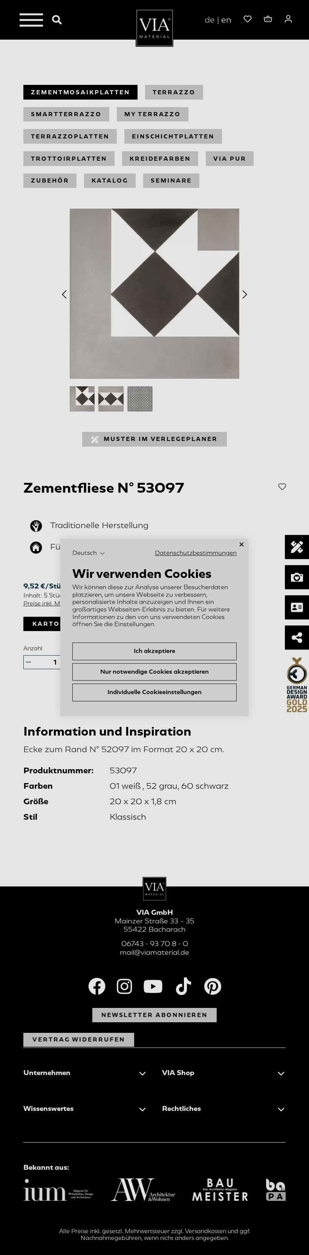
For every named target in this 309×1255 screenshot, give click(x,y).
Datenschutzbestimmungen (196, 553)
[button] (88, 553)
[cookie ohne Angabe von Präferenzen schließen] (241, 544)
